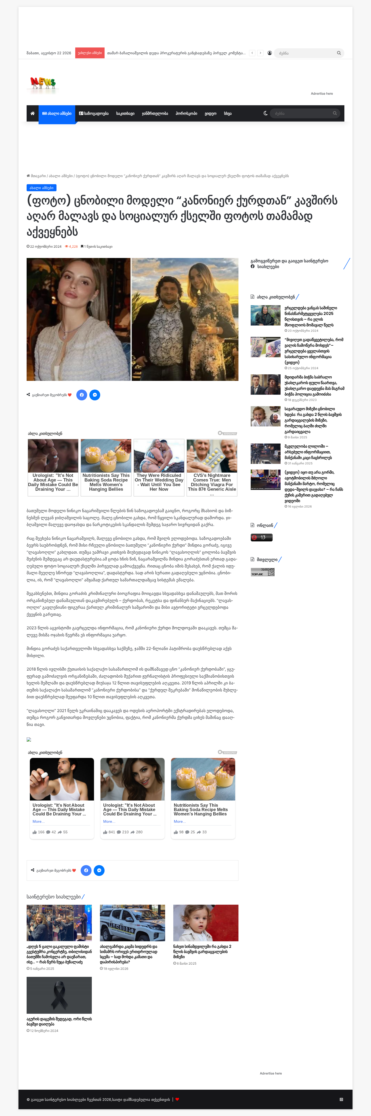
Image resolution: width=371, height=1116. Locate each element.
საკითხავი (125, 113)
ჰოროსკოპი (186, 113)
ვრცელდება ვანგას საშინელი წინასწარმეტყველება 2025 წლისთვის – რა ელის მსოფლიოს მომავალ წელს (311, 316)
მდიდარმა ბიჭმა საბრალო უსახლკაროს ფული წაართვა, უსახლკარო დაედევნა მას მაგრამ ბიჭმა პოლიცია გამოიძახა (314, 385)
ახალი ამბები (59, 113)
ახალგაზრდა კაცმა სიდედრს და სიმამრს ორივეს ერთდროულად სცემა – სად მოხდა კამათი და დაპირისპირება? (128, 954)
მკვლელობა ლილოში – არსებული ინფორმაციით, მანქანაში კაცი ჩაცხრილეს (308, 452)
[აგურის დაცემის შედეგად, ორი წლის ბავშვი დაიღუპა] (59, 995)
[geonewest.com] (43, 82)
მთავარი (38, 176)
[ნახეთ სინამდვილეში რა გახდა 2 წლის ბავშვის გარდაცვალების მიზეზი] (205, 923)
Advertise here (322, 93)
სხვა (228, 113)
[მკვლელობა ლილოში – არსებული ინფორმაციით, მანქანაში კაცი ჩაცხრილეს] (266, 454)
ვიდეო (210, 113)
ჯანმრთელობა (155, 113)
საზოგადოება (96, 113)
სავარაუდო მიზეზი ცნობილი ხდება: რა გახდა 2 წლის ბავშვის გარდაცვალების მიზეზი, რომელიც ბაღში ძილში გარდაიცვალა (313, 420)
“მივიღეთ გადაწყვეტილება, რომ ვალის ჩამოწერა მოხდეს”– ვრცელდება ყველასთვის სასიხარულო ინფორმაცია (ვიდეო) (314, 351)
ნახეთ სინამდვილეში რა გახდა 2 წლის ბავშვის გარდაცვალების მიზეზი (202, 951)
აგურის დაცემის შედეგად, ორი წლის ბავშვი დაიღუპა (59, 1021)
